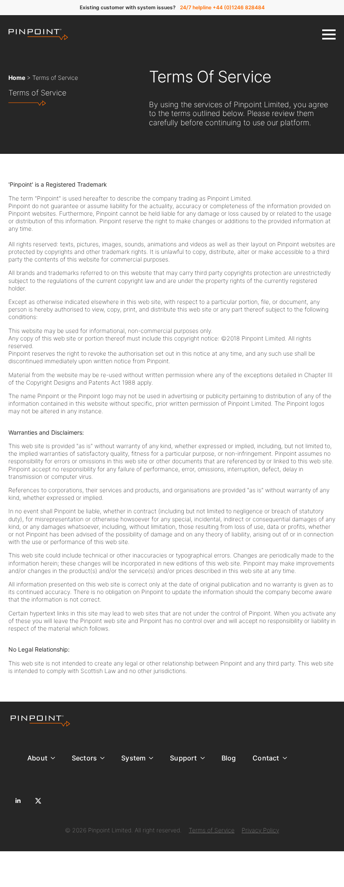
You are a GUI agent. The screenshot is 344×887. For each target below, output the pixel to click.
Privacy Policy (260, 830)
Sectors (84, 758)
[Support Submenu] (205, 757)
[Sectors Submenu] (105, 757)
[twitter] (38, 800)
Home (16, 77)
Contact (266, 758)
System (133, 758)
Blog (229, 758)
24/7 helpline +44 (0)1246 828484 (222, 7)
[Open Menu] (329, 34)
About (37, 758)
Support (183, 758)
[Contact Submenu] (287, 757)
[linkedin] (18, 800)
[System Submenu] (154, 757)
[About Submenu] (55, 757)
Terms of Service (212, 830)
